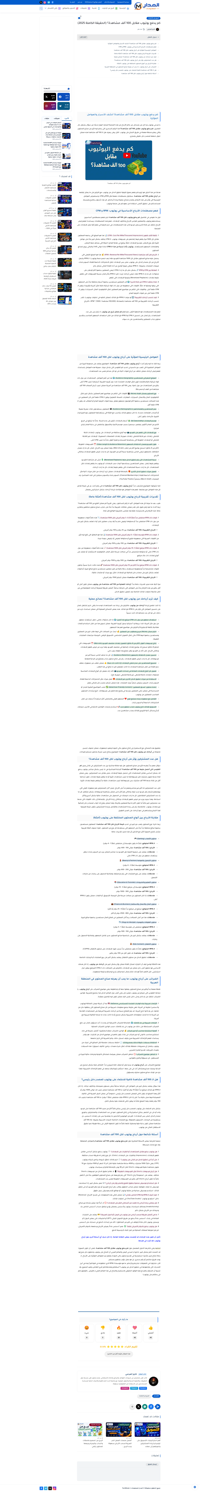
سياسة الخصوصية (123, 2)
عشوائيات (57, 118)
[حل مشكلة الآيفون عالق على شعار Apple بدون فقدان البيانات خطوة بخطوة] (66, 156)
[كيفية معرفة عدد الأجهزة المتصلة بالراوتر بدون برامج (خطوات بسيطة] (65, 262)
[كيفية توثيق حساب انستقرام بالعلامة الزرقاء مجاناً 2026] (65, 275)
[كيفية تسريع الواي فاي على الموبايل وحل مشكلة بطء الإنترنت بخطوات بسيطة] (66, 136)
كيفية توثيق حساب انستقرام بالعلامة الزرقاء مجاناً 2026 (49, 276)
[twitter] (41, 2)
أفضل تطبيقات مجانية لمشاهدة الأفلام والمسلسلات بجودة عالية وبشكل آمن (49, 201)
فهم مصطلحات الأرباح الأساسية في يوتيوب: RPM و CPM (137, 47)
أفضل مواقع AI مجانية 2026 (93, 2)
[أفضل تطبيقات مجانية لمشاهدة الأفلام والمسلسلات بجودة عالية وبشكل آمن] (65, 199)
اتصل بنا (72, 2)
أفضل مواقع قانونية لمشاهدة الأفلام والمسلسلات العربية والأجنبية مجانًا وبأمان (49, 188)
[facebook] (52, 2)
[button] (151, 1406)
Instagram (125, 1388)
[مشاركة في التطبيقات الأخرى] (132, 1406)
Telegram (134, 1388)
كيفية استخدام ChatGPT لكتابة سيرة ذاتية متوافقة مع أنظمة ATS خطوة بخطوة (52, 145)
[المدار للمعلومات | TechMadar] (146, 6)
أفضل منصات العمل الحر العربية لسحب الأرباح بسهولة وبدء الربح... (120, 1444)
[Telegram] (46, 1488)
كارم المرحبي (151, 29)
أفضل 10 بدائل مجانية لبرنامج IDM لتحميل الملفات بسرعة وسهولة (49, 251)
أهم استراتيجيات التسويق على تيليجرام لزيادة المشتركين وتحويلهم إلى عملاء (148, 1444)
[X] (50, 1488)
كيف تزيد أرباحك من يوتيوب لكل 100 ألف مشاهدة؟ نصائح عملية (135, 57)
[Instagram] (54, 1488)
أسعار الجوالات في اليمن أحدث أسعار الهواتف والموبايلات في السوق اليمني (52, 125)
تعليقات (46, 118)
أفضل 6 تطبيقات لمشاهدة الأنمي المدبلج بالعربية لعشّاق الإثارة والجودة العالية (50, 239)
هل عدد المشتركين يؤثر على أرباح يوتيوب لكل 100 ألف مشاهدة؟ (135, 60)
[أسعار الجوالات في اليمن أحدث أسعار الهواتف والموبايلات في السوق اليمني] (66, 126)
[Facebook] (41, 1488)
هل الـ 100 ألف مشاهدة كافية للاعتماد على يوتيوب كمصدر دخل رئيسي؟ (133, 70)
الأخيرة (67, 118)
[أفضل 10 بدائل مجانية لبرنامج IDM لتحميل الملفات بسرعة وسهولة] (65, 249)
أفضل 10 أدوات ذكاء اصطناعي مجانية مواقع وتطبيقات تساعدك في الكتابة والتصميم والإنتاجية (49, 289)
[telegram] (48, 2)
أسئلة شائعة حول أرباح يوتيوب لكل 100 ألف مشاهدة (138, 73)
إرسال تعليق (152, 1464)
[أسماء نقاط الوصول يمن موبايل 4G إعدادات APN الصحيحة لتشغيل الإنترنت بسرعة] (65, 300)
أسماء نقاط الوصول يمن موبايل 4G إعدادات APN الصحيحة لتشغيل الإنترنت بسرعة (49, 302)
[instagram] (44, 2)
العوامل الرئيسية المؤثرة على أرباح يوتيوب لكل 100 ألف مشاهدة (135, 50)
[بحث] (41, 8)
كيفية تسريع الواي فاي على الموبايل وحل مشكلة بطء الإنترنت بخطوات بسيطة (53, 135)
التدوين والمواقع (69, 8)
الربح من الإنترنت (108, 8)
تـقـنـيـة (94, 8)
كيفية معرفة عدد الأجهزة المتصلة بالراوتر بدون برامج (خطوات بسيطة (50, 264)
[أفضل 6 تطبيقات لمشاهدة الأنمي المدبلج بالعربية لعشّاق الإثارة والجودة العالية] (65, 237)
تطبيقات (83, 8)
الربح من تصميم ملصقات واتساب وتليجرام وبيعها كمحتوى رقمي (93, 1444)
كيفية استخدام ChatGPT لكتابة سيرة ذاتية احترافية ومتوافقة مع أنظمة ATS (52, 165)
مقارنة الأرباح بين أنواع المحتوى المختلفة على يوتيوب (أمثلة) (136, 63)
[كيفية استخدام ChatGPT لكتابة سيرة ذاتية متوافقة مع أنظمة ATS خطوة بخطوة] (66, 146)
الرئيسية (122, 8)
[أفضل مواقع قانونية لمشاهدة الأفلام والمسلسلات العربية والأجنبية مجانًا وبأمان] (65, 186)
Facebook (143, 1388)
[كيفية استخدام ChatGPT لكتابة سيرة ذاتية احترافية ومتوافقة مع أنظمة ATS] (66, 166)
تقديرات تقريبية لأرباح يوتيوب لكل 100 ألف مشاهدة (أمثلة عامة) (135, 53)
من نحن (80, 2)
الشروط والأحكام (109, 2)
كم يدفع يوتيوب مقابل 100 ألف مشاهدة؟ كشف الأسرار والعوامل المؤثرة (132, 44)
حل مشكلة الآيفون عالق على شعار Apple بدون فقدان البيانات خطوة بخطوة (53, 155)
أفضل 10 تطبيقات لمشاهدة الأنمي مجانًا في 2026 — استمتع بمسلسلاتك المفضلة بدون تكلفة (49, 226)
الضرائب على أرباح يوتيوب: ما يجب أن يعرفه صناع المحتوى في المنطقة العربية (130, 67)
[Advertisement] (118, 97)
